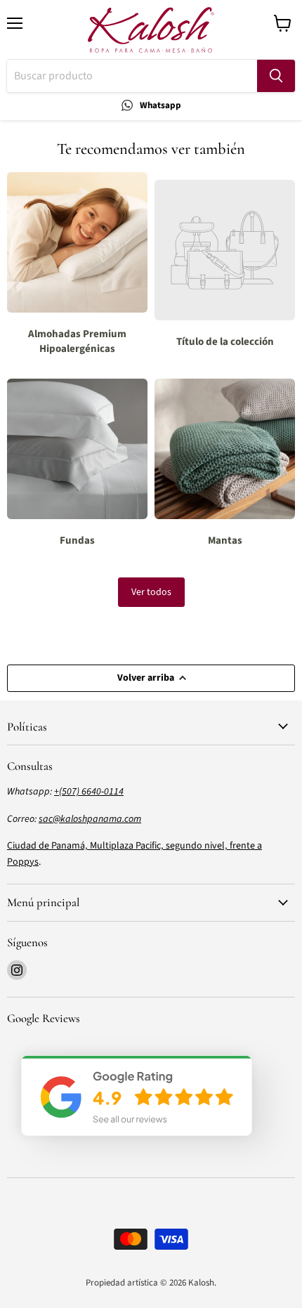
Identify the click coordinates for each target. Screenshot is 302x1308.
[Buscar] (276, 76)
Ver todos (151, 592)
